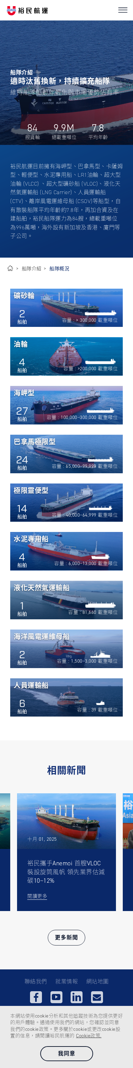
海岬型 (24, 393)
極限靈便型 (31, 491)
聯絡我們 (36, 981)
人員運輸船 (31, 685)
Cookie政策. (89, 1036)
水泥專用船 (31, 539)
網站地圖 (97, 981)
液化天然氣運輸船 (42, 588)
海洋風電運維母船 (42, 637)
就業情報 (66, 981)
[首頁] (10, 268)
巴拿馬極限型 (35, 442)
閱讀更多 (37, 896)
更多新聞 (66, 937)
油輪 (21, 344)
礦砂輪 (24, 296)
